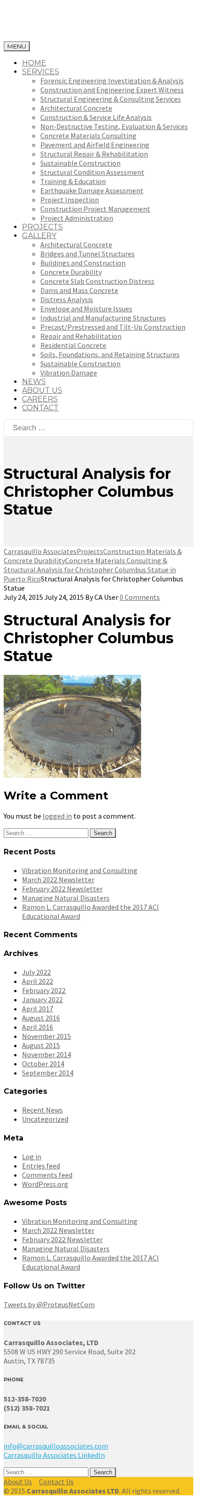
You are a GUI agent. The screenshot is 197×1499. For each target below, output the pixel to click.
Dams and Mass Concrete (79, 290)
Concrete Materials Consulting (88, 135)
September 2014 (47, 1072)
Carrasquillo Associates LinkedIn (54, 1455)
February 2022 (44, 990)
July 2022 (36, 972)
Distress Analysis (66, 299)
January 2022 (42, 999)
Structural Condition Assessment (92, 172)
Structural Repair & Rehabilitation (94, 153)
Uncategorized (45, 1119)
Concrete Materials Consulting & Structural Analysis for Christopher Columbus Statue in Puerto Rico (90, 569)
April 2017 (37, 1008)
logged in (57, 815)
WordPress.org (45, 1184)
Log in (31, 1156)
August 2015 (41, 1045)
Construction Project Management (95, 208)
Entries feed (41, 1165)
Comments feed (47, 1174)
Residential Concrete (73, 345)
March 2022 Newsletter (58, 879)
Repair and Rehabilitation (80, 336)
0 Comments (140, 597)
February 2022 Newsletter (62, 888)
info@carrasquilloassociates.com (56, 1445)
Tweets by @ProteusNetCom (49, 1304)
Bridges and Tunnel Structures (87, 253)
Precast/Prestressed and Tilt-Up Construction (113, 326)
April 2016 (37, 1027)
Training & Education (73, 181)
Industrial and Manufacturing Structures (103, 317)
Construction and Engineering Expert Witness (112, 89)
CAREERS (40, 399)
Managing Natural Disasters (65, 897)
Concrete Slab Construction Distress (97, 281)
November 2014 (46, 1054)
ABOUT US (42, 390)
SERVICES (40, 71)
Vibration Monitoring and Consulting (79, 870)
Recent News (42, 1109)
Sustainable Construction (80, 163)
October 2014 (43, 1063)
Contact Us (56, 1481)
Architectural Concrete (76, 108)
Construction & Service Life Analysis (96, 117)
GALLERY (39, 235)
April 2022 (37, 981)
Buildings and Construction (83, 262)
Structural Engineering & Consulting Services (110, 98)
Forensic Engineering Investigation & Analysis (112, 80)
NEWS (34, 381)
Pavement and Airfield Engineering (94, 144)
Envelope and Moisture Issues (86, 308)
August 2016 (41, 1017)
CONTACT (40, 407)
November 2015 (46, 1036)
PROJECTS (42, 227)
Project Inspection (69, 199)
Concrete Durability (71, 272)
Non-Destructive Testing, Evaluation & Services (114, 126)
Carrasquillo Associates (40, 551)
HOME (34, 63)
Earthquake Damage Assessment (91, 190)
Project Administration (76, 218)
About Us (18, 1481)
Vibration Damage (68, 372)
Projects (90, 551)
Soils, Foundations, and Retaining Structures (110, 354)
